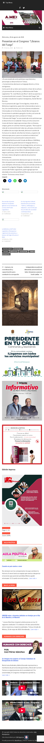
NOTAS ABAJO (18, 249)
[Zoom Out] (4, 533)
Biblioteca (13, 251)
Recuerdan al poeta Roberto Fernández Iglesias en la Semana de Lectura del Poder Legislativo (9, 206)
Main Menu (9, 28)
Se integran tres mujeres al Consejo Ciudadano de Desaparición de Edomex (18, 660)
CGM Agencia (20, 737)
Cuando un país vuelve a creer (12, 566)
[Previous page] (4, 528)
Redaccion (19, 48)
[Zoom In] (8, 533)
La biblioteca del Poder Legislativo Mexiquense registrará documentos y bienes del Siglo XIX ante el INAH (10, 233)
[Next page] (8, 528)
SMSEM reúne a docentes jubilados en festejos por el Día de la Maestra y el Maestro (21, 616)
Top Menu (9, 3)
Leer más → (33, 578)
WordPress (18, 740)
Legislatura (23, 251)
